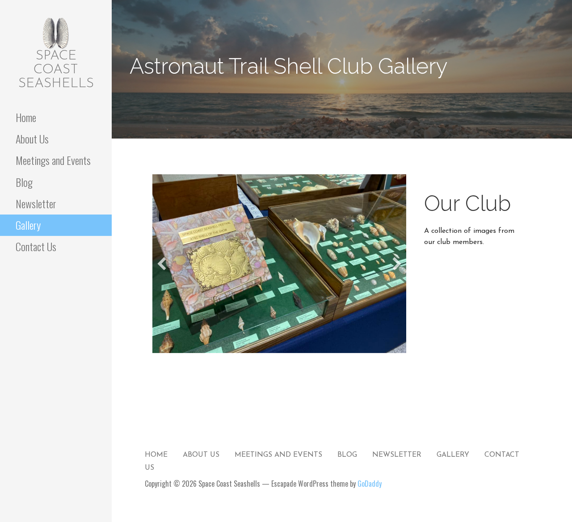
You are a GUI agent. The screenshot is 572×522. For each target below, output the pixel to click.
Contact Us (36, 246)
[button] (162, 264)
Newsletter (36, 203)
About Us (32, 138)
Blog (24, 182)
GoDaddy (370, 483)
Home (26, 117)
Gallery (28, 225)
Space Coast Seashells (56, 70)
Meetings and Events (53, 160)
